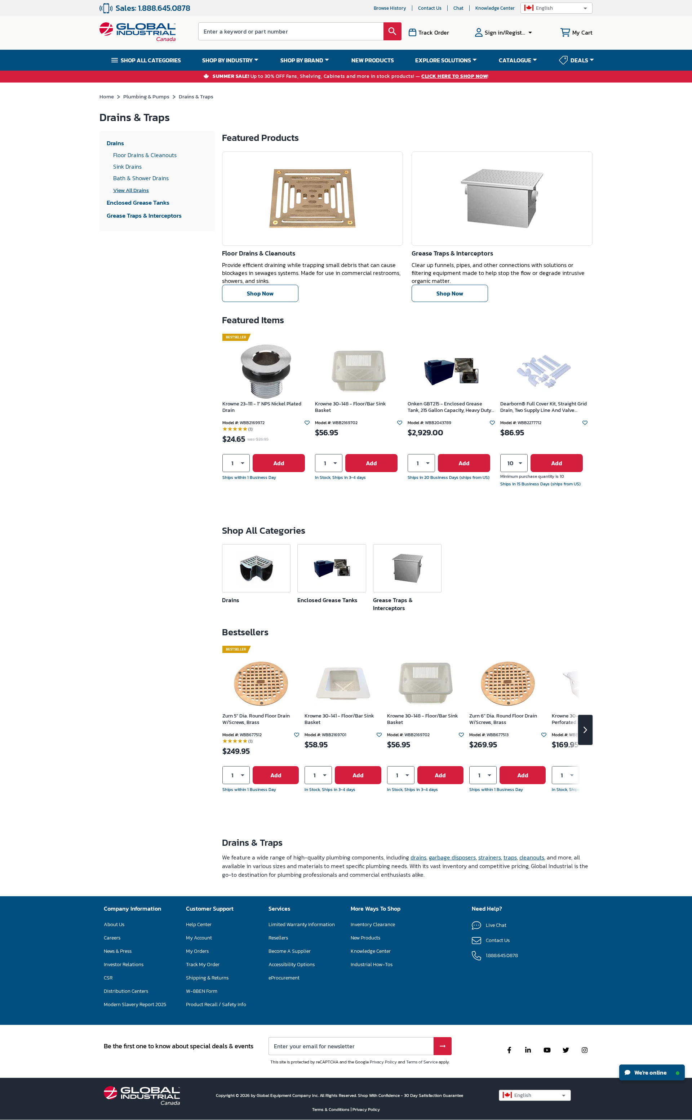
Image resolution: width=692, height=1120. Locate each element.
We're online (650, 1072)
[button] (556, 8)
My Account (199, 938)
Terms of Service (422, 1062)
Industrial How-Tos (371, 964)
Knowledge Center (495, 8)
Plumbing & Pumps (146, 96)
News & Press (118, 951)
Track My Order (202, 964)
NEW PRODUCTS (372, 60)
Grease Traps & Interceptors (452, 253)
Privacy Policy (383, 1062)
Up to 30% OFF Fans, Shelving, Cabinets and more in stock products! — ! (351, 77)
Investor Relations (123, 964)
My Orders (197, 951)
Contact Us (430, 8)
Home (106, 96)
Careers (112, 938)
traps (510, 857)
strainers (489, 857)
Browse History (390, 8)
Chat (458, 8)
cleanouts (531, 857)
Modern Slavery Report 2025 (135, 1004)
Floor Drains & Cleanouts (258, 253)
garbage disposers (452, 857)
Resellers (278, 938)
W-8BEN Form (201, 991)
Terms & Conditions (331, 1109)
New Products (365, 938)
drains (418, 857)
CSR (108, 978)
